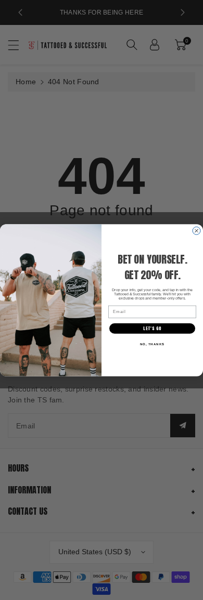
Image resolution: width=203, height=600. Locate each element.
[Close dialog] (196, 230)
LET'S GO (152, 328)
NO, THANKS (152, 344)
